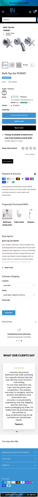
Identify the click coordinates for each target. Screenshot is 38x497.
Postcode (6, 300)
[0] (34, 11)
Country (5, 281)
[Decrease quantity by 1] (13, 110)
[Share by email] (34, 148)
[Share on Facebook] (23, 148)
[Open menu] (3, 12)
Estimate (8, 313)
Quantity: (6, 110)
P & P (4, 82)
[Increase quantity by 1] (26, 110)
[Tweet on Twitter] (30, 148)
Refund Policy (7, 322)
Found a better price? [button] (19, 115)
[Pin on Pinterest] (26, 148)
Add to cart (19, 121)
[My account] (30, 12)
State (4, 290)
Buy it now (19, 128)
